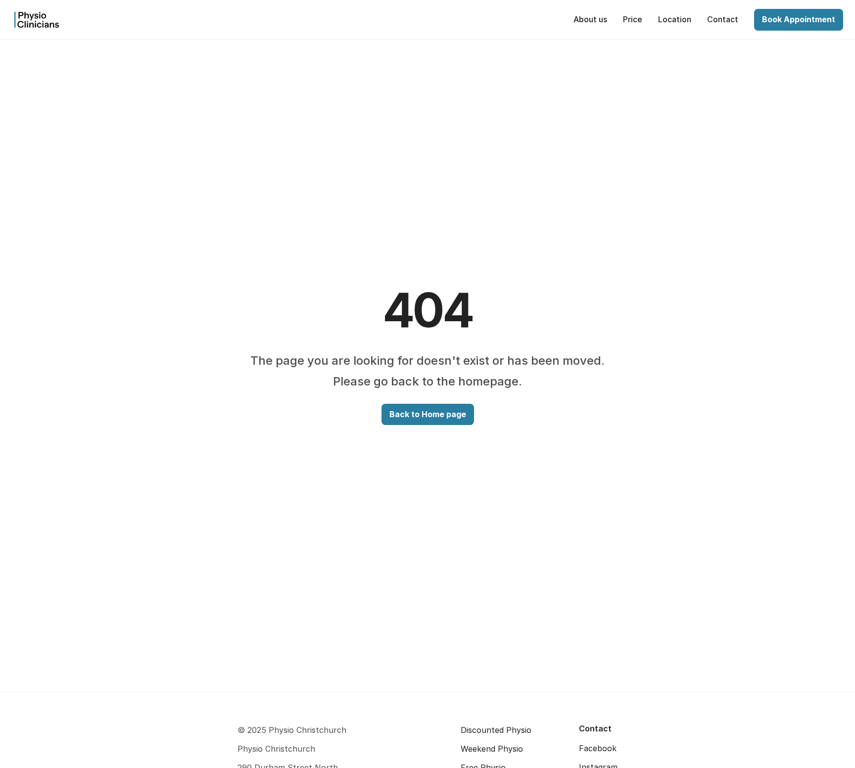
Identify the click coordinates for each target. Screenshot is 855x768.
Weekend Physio (492, 749)
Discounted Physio (496, 730)
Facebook (598, 748)
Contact (595, 728)
